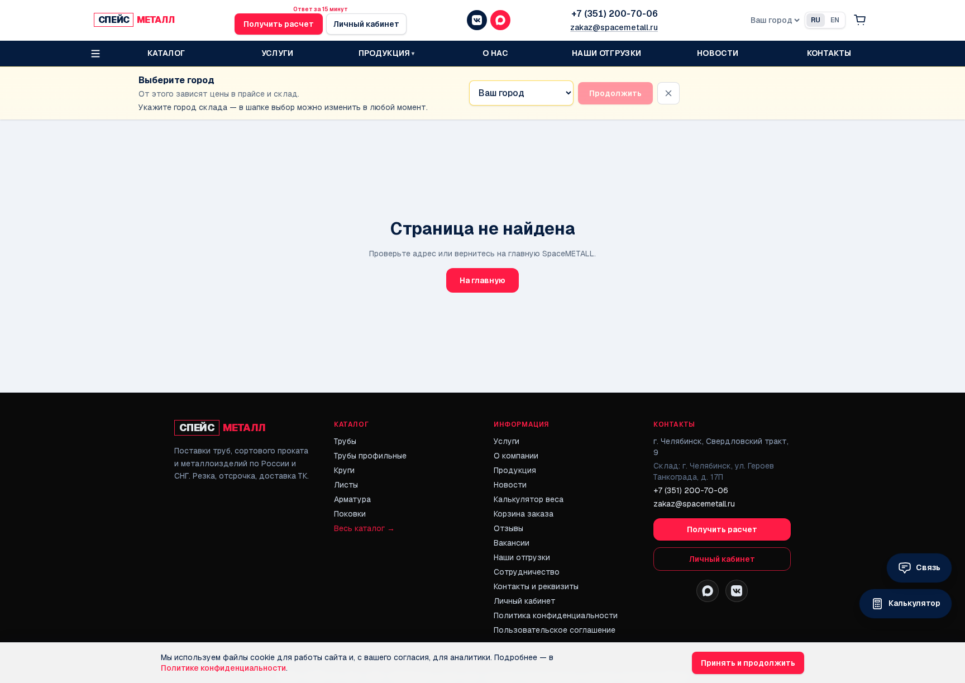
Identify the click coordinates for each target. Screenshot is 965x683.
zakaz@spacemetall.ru (614, 27)
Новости (717, 53)
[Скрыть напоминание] (668, 93)
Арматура (352, 499)
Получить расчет (278, 24)
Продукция (515, 470)
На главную (482, 280)
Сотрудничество (527, 572)
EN (834, 20)
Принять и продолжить (748, 663)
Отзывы (508, 528)
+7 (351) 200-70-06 (614, 14)
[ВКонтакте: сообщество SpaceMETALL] (736, 591)
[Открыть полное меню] (95, 53)
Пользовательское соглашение (554, 630)
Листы (346, 485)
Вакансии (511, 543)
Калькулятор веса (528, 499)
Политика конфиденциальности (556, 615)
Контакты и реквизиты (536, 586)
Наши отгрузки (607, 53)
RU (815, 20)
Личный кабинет (366, 24)
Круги (344, 470)
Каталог (166, 53)
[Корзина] (860, 20)
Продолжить (615, 93)
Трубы (345, 441)
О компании (516, 456)
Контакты (829, 53)
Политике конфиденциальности (223, 668)
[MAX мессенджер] (500, 20)
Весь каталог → (364, 528)
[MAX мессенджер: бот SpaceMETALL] (707, 591)
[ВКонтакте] (477, 20)
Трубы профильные (370, 456)
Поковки (350, 514)
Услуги (277, 53)
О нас (495, 53)
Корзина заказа (523, 514)
